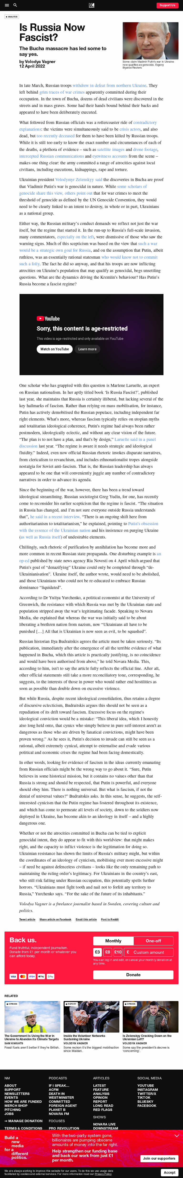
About (11, 1085)
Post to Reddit (110, 919)
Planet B (57, 1110)
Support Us (167, 5)
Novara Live (104, 1124)
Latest (99, 1085)
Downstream (105, 1128)
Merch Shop (16, 1105)
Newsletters (17, 1094)
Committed (59, 1101)
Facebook (146, 1105)
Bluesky (145, 1101)
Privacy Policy (103, 1174)
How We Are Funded (23, 1101)
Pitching (13, 1110)
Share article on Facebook (55, 919)
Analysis (101, 1094)
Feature (101, 1089)
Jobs (9, 1114)
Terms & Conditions (23, 1128)
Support (13, 1089)
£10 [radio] (118, 951)
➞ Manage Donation (23, 1121)
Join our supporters (159, 1158)
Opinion (100, 1097)
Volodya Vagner (40, 61)
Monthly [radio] (113, 940)
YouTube (145, 1085)
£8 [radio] (107, 951)
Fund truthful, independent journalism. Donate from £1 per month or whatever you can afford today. (43, 952)
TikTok (143, 1097)
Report (100, 1101)
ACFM (54, 1089)
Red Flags (102, 1110)
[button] (8, 5)
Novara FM (59, 1114)
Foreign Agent (63, 1105)
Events (11, 1097)
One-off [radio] (153, 940)
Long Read (103, 1105)
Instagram (147, 1089)
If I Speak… (59, 1085)
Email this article (86, 919)
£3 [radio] (97, 951)
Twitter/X (146, 1094)
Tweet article (27, 919)
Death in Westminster (61, 1096)
